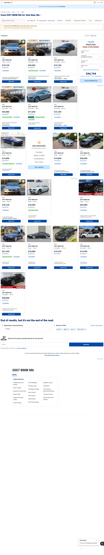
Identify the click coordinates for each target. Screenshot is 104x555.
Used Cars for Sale (5, 12)
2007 (22, 12)
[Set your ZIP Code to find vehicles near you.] (41, 15)
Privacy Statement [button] (21, 348)
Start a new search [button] (97, 325)
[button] (94, 2)
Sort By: (87, 35)
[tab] (14, 374)
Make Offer (11, 81)
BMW (13, 12)
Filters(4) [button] (32, 20)
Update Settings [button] (98, 76)
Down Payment (84, 60)
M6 (18, 12)
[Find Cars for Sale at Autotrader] (8, 2)
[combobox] (13, 21)
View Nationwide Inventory (52, 355)
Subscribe (86, 344)
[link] (5, 71)
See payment (5, 67)
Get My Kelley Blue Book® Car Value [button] (91, 69)
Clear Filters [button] (51, 20)
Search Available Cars (91, 80)
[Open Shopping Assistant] (102, 544)
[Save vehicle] (23, 41)
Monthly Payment (85, 50)
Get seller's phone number (86, 217)
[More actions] (22, 81)
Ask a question (39, 167)
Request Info (37, 81)
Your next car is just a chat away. (52, 6)
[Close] (96, 540)
